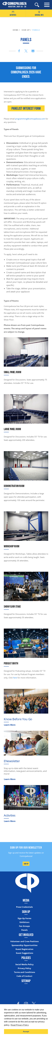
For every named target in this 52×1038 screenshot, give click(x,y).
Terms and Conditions (24, 972)
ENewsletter (12, 761)
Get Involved (26, 934)
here (15, 677)
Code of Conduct (24, 976)
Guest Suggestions (24, 953)
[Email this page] (32, 50)
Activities (13, 15)
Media (26, 900)
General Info (39, 15)
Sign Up (26, 864)
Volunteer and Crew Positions (24, 941)
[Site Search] (37, 5)
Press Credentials (24, 907)
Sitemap (26, 981)
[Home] (13, 5)
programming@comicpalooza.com (30, 118)
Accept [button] (26, 1031)
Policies (26, 957)
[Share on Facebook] (19, 50)
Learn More (9, 724)
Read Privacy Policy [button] (20, 1025)
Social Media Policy (24, 964)
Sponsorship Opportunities (24, 945)
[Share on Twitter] (26, 50)
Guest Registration (24, 949)
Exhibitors (24, 922)
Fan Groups (24, 926)
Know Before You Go (18, 719)
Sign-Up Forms (24, 918)
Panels (24, 930)
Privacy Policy (24, 968)
